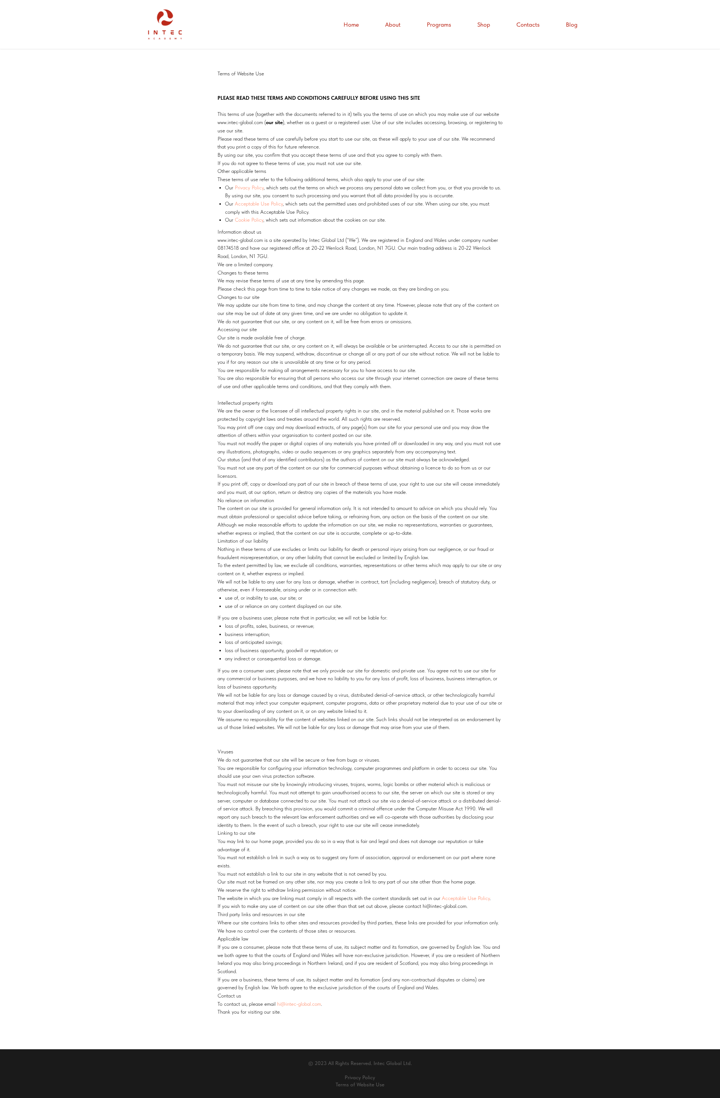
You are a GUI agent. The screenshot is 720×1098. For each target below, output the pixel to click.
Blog (572, 24)
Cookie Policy (249, 220)
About (392, 24)
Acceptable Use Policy (259, 204)
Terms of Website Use (360, 1085)
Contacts (528, 24)
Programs (439, 24)
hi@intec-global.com (299, 1004)
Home (351, 24)
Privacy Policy (249, 187)
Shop (483, 24)
